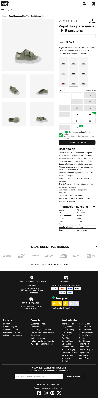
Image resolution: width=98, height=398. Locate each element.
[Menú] (3, 10)
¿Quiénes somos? (38, 323)
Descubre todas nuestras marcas (49, 264)
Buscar (14, 10)
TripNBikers (84, 352)
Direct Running (68, 329)
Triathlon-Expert (86, 349)
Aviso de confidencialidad (42, 343)
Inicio (4, 16)
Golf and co (66, 343)
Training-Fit (84, 343)
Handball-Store (68, 346)
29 (92, 114)
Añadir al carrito (77, 142)
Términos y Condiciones (41, 329)
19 (77, 95)
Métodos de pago (38, 338)
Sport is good (84, 341)
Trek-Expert (84, 346)
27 (64, 114)
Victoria (68, 21)
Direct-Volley (67, 332)
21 (64, 101)
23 (90, 101)
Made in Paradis (68, 355)
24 (64, 108)
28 (77, 114)
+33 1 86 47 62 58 (32, 293)
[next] (96, 247)
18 (64, 95)
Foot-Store (66, 338)
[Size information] (64, 90)
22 (77, 101)
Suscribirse (73, 376)
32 (90, 121)
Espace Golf (67, 335)
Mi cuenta (7, 323)
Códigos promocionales (13, 335)
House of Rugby (68, 349)
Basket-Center (68, 323)
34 (79, 127)
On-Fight (65, 361)
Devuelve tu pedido (31, 308)
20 (90, 95)
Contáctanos (31, 285)
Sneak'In (83, 338)
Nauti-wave (66, 358)
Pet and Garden (86, 329)
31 (77, 121)
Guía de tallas (90, 90)
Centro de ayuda (10, 326)
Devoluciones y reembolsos (42, 332)
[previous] (92, 247)
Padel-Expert (84, 323)
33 (64, 127)
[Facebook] (39, 393)
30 (64, 121)
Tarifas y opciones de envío (42, 341)
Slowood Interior (86, 332)
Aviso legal (35, 335)
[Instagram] (45, 393)
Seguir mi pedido (10, 329)
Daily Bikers (67, 326)
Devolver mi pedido (11, 332)
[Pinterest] (52, 393)
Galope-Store (67, 341)
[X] (59, 393)
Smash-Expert (85, 335)
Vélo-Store (83, 355)
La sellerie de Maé (69, 352)
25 (77, 108)
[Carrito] (93, 3)
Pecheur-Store (85, 326)
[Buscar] (8, 10)
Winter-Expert (85, 358)
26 (90, 108)
